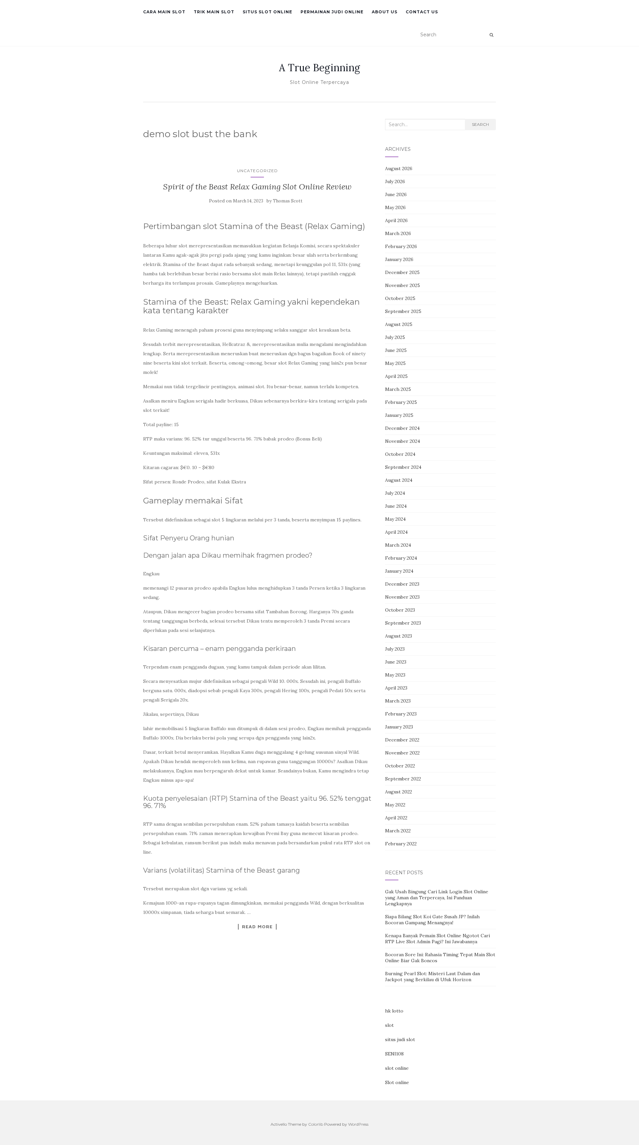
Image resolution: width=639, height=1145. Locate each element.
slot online (397, 1068)
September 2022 (403, 779)
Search (480, 124)
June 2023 (395, 662)
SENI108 (394, 1054)
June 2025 (396, 350)
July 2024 (395, 493)
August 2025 (398, 324)
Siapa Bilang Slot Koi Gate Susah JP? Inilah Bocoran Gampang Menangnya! (432, 920)
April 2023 (396, 688)
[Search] (491, 35)
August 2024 (398, 480)
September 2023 (403, 623)
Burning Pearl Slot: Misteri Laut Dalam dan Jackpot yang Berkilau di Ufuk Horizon (432, 977)
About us (384, 11)
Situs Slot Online (267, 11)
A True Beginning (319, 68)
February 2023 (401, 714)
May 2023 (395, 675)
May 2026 (395, 207)
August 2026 (398, 168)
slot (389, 1025)
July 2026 (395, 181)
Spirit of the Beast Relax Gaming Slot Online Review (257, 186)
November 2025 (402, 285)
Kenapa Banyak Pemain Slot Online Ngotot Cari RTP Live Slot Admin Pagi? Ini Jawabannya (437, 939)
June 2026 (396, 194)
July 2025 (395, 337)
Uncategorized (257, 170)
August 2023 (398, 636)
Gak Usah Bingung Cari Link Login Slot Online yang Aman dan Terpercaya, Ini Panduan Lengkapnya (436, 898)
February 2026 (401, 246)
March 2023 (398, 701)
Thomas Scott (288, 201)
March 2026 (398, 233)
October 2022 (400, 766)
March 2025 (398, 389)
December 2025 (402, 272)
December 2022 (402, 740)
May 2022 (395, 805)
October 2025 (400, 298)
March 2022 (398, 831)
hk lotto (394, 1011)
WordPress (358, 1124)
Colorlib (315, 1124)
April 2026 (396, 220)
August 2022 (398, 792)
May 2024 (395, 519)
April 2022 (396, 818)
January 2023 (399, 727)
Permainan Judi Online (332, 11)
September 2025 (403, 311)
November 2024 (402, 441)
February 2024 (401, 558)
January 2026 (399, 259)
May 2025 (395, 363)
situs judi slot (400, 1039)
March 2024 (398, 545)
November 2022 (402, 753)
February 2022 (401, 844)
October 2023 (400, 610)
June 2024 (396, 506)
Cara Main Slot (164, 11)
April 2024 (396, 532)
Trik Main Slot (214, 11)
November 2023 (402, 597)
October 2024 (400, 454)
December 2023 (402, 584)
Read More (257, 926)
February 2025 (401, 402)
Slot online (397, 1082)
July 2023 (395, 649)
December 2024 (402, 428)
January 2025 (399, 415)
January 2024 (399, 571)
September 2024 (403, 467)
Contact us (422, 11)
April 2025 (396, 376)
